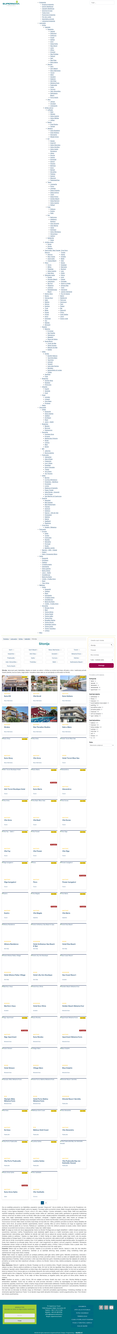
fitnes (92, 699)
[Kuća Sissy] (6, 738)
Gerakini (54, 654)
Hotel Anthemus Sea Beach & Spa (44, 945)
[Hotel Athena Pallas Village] (11, 955)
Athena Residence (11, 944)
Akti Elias (33, 654)
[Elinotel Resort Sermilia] (68, 1079)
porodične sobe (96, 707)
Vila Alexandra (68, 1130)
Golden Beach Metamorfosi (73, 1006)
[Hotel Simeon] (7, 1048)
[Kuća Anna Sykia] (8, 1172)
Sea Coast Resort (69, 975)
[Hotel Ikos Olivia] (37, 986)
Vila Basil (36, 820)
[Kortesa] (5, 1110)
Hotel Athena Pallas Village (14, 975)
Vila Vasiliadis (38, 1192)
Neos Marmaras (54, 650)
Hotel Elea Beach (69, 944)
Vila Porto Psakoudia (12, 1161)
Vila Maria (66, 913)
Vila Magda (37, 913)
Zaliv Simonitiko (11, 662)
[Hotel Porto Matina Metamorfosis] (42, 1079)
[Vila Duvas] (64, 800)
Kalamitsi (11, 654)
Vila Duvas (66, 820)
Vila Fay (7, 851)
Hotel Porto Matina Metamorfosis (40, 1100)
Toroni (76, 650)
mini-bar (93, 731)
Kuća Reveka (38, 1037)
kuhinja (93, 729)
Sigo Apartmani (10, 1037)
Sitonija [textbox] (93, 645)
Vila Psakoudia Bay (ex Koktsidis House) (71, 1162)
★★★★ (94, 685)
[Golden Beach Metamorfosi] (69, 986)
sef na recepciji (96, 714)
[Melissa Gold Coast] (38, 1110)
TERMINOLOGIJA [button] (82, 1316)
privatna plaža (95, 709)
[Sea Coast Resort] (66, 955)
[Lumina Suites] (36, 1141)
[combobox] (102, 3)
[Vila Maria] (64, 893)
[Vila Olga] (63, 831)
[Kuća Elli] (15, 683)
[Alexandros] (64, 769)
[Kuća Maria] (35, 769)
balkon (93, 723)
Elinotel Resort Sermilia (71, 1099)
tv (91, 738)
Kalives (76, 658)
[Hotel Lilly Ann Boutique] (39, 955)
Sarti (10, 650)
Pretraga (101, 665)
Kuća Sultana (67, 696)
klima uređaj (95, 727)
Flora (35, 882)
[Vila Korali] (44, 683)
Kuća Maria (37, 789)
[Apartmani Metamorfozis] (69, 1017)
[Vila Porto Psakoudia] (9, 1141)
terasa (93, 735)
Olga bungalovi (10, 882)
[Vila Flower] (35, 831)
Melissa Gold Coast (40, 1130)
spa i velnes (94, 716)
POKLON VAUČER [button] (82, 1326)
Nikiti (54, 662)
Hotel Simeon (9, 1068)
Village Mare (38, 1068)
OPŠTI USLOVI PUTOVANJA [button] (82, 1309)
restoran (93, 711)
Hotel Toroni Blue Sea (70, 758)
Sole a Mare (67, 727)
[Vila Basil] (38, 800)
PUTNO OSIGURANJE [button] (82, 1313)
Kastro (6, 913)
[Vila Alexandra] (65, 1110)
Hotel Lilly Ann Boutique (42, 975)
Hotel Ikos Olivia (39, 1006)
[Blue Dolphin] (65, 1048)
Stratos (7, 727)
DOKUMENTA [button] (82, 1306)
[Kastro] (5, 893)
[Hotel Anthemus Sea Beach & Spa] (42, 924)
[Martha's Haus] (7, 986)
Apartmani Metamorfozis (72, 1037)
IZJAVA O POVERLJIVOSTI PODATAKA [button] (82, 1319)
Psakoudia (11, 658)
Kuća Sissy (8, 758)
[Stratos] (15, 714)
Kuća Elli (7, 696)
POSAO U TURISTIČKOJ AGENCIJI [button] (82, 1322)
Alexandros (66, 789)
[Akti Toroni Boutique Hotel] (11, 769)
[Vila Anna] (34, 738)
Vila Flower (37, 851)
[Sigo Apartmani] (7, 1017)
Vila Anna (37, 758)
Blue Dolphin (67, 1068)
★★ (92, 681)
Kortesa (7, 1130)
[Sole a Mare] (73, 714)
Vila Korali (37, 696)
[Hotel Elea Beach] (66, 924)
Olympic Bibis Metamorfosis (9, 1100)
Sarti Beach (33, 650)
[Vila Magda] (35, 893)
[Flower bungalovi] (66, 862)
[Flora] (33, 862)
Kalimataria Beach (76, 662)
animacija (94, 696)
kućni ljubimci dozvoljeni (99, 703)
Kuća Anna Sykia (10, 1192)
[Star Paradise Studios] (44, 714)
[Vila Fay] (8, 831)
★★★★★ (94, 687)
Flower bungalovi (69, 882)
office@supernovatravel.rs (53, 1314)
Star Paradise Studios (41, 727)
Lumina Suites (38, 1161)
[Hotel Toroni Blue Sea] (68, 738)
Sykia (33, 658)
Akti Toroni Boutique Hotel (14, 789)
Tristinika (33, 662)
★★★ (93, 683)
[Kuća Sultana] (73, 683)
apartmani (94, 690)
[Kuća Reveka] (36, 1017)
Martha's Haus (10, 1006)
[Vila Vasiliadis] (36, 1172)
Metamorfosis (76, 654)
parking (93, 705)
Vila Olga (65, 851)
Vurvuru (54, 658)
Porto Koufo (11, 666)
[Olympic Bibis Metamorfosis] (12, 1079)
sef (92, 733)
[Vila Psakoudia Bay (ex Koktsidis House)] (73, 1142)
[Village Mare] (35, 1048)
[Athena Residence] (8, 924)
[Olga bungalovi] (7, 862)
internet (93, 701)
